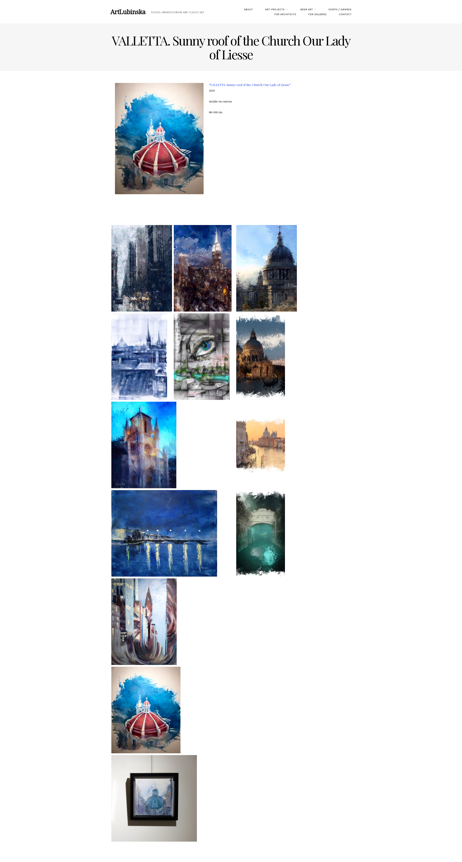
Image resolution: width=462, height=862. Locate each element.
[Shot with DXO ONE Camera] (154, 798)
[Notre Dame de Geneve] (143, 445)
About (248, 9)
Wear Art (306, 9)
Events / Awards (340, 9)
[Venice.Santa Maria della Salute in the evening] (260, 445)
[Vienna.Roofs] (139, 356)
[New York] (141, 268)
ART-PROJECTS (275, 9)
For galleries (317, 14)
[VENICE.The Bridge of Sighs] (260, 533)
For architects (285, 14)
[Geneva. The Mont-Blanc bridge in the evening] (164, 533)
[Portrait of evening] (202, 356)
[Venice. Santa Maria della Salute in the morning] (260, 356)
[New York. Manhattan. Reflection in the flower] (144, 621)
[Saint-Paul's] (266, 268)
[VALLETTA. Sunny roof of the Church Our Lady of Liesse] (145, 710)
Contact (345, 14)
